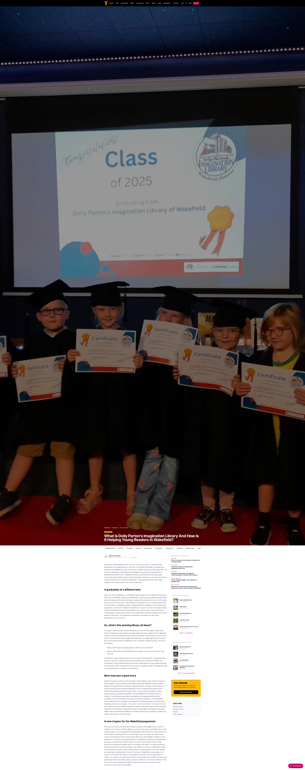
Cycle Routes (139, 3)
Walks (132, 3)
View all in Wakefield (186, 633)
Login (190, 3)
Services (121, 548)
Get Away (175, 3)
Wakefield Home (110, 548)
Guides (154, 3)
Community (158, 548)
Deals (159, 3)
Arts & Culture (108, 531)
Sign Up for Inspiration (186, 692)
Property (138, 548)
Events (175, 711)
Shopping (130, 548)
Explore (111, 3)
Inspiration (115, 527)
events (200, 548)
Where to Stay (190, 548)
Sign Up (196, 3)
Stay (117, 3)
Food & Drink (124, 3)
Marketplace (167, 3)
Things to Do (169, 548)
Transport (180, 548)
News (147, 3)
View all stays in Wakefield (186, 673)
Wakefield (107, 527)
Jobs (182, 3)
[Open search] (186, 3)
